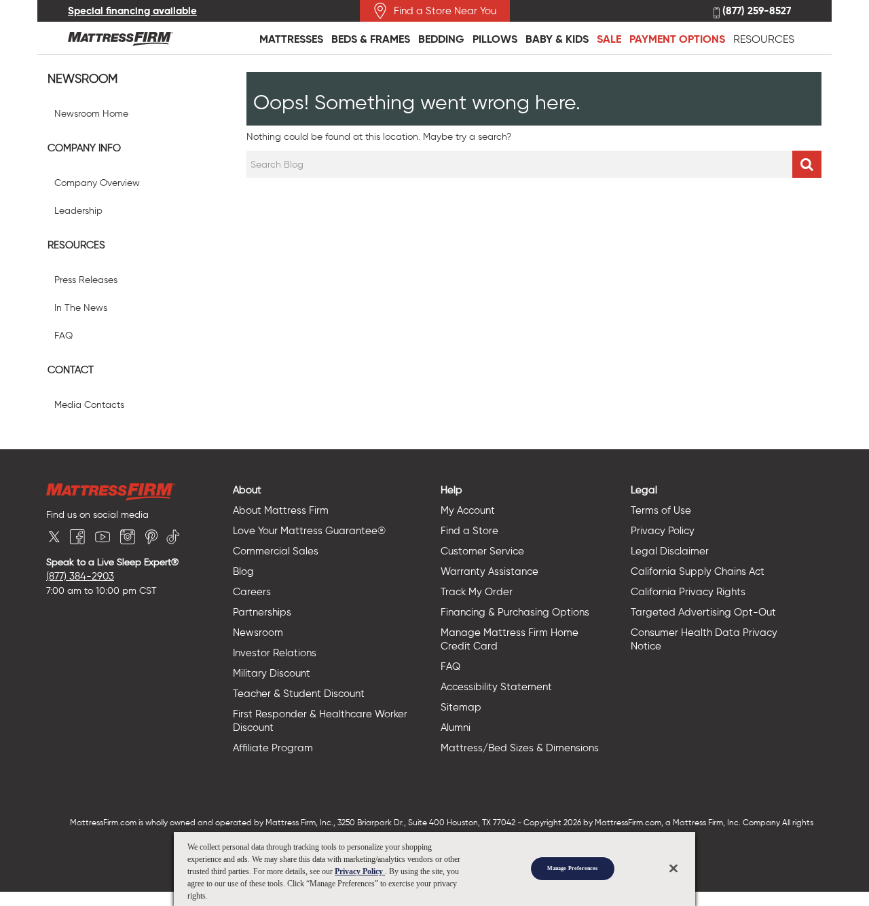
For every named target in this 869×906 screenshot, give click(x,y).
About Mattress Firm (281, 510)
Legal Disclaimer (670, 551)
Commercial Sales (275, 551)
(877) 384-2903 (80, 576)
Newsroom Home (91, 113)
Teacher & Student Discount (299, 693)
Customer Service (482, 551)
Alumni (455, 727)
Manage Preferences (572, 868)
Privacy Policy (663, 531)
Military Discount (271, 673)
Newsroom (82, 79)
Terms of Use (661, 510)
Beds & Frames (370, 39)
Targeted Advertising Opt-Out (703, 612)
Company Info (84, 148)
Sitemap (461, 707)
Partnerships (262, 612)
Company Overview (97, 183)
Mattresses (291, 39)
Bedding (441, 39)
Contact (71, 370)
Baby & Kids (557, 39)
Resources (763, 39)
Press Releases (85, 280)
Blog (243, 571)
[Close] (673, 868)
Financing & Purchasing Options (515, 612)
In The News (80, 308)
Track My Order (477, 592)
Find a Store (469, 531)
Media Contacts (89, 405)
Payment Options (677, 39)
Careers (252, 592)
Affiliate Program (273, 748)
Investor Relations (274, 653)
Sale (609, 39)
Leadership (78, 210)
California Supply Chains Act (697, 571)
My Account (468, 510)
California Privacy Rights (688, 592)
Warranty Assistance (489, 571)
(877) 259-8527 (755, 11)
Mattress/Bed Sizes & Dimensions (520, 748)
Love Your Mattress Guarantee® (309, 531)
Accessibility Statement (496, 687)
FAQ (63, 335)
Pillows (495, 39)
